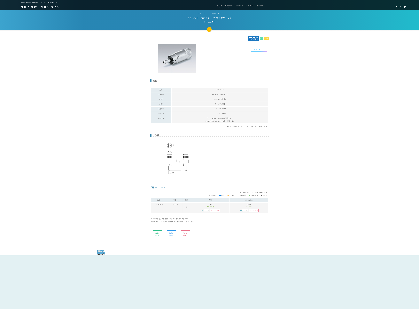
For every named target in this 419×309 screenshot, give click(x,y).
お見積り (199, 274)
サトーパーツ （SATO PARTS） (212, 13)
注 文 (185, 234)
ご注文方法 (164, 274)
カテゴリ (238, 3)
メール (198, 266)
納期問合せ (157, 234)
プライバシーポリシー (241, 277)
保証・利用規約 (238, 274)
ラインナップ (260, 49)
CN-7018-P (159, 204)
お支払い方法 (164, 277)
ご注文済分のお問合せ (205, 281)
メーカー (228, 3)
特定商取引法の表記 (240, 270)
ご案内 (220, 5)
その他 (199, 13)
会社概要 (235, 266)
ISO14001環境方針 (239, 281)
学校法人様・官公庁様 (168, 285)
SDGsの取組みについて (241, 285)
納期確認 (199, 270)
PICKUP (250, 5)
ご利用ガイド (164, 266)
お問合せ (258, 3)
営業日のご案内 (165, 270)
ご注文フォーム (202, 277)
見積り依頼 (171, 234)
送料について (164, 281)
